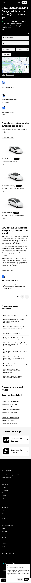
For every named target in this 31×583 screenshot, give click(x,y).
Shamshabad (10, 75)
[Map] (15, 65)
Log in (18, 2)
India (3, 75)
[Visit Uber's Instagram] (10, 554)
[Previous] (22, 297)
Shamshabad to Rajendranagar (10, 415)
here (22, 574)
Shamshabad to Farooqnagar (10, 407)
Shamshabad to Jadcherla (9, 412)
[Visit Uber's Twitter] (13, 554)
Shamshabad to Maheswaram (10, 401)
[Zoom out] (26, 70)
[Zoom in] (26, 66)
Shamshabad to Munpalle (9, 420)
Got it (26, 579)
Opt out (20, 579)
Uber (3, 2)
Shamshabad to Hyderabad (9, 404)
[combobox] (5, 38)
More (3, 29)
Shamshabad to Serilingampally (11, 409)
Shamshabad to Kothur (8, 399)
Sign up (24, 2)
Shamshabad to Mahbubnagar (10, 417)
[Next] (27, 297)
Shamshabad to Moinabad (9, 423)
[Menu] (29, 2)
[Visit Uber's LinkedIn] (3, 554)
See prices (7, 54)
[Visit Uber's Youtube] (6, 554)
